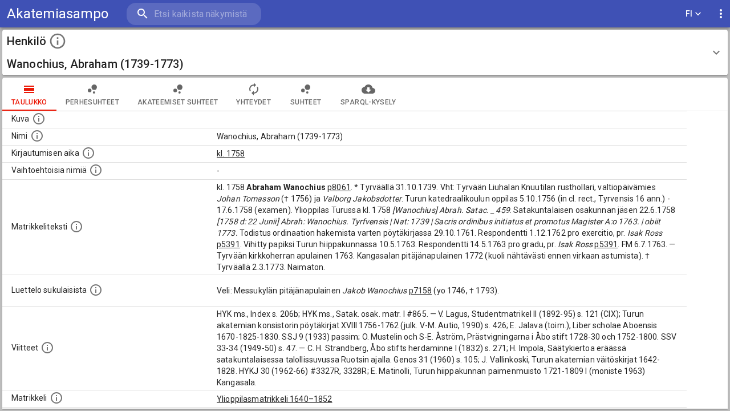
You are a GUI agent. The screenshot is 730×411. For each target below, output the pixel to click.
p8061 (339, 187)
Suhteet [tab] (305, 102)
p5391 (228, 244)
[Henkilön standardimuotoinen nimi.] (37, 136)
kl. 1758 (231, 153)
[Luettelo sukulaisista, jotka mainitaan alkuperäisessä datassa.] (96, 290)
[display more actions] (721, 14)
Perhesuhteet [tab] (92, 102)
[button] (365, 52)
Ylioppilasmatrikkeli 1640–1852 (274, 399)
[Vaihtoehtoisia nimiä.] (96, 170)
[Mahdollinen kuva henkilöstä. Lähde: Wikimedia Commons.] (39, 119)
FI (689, 13)
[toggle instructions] (57, 41)
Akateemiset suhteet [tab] (177, 102)
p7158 (420, 290)
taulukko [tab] (29, 102)
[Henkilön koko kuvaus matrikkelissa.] (76, 226)
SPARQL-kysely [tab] (368, 102)
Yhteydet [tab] (253, 102)
